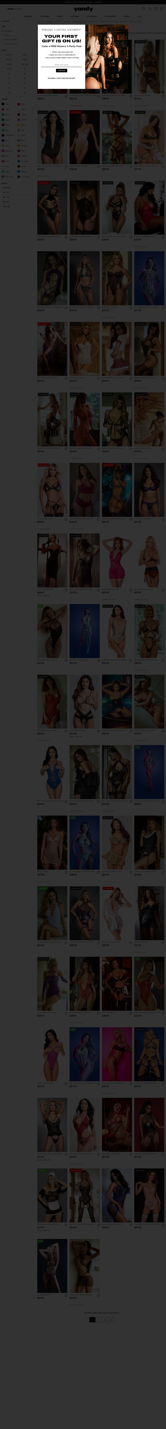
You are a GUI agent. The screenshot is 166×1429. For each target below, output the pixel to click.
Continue (61, 70)
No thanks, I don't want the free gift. (61, 78)
